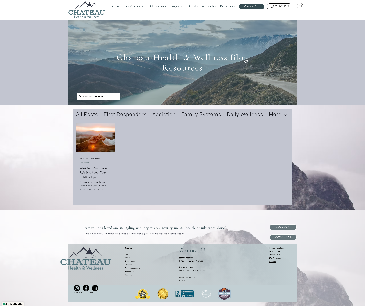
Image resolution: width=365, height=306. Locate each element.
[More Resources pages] (234, 6)
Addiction (164, 114)
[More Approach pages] (215, 6)
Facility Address (186, 267)
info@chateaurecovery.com (191, 277)
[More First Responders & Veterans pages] (145, 6)
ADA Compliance (276, 258)
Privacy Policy (275, 255)
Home (127, 254)
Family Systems (201, 114)
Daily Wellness (245, 114)
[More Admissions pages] (165, 6)
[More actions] (111, 159)
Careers (128, 275)
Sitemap (272, 262)
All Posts (87, 114)
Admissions (130, 261)
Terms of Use (274, 251)
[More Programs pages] (184, 6)
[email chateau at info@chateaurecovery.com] (300, 6)
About (127, 258)
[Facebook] (86, 288)
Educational (84, 162)
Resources (129, 271)
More (275, 114)
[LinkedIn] (95, 288)
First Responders (125, 114)
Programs (129, 265)
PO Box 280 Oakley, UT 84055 (191, 261)
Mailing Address (186, 258)
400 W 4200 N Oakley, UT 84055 (192, 270)
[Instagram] (77, 288)
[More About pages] (197, 6)
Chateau (99, 233)
